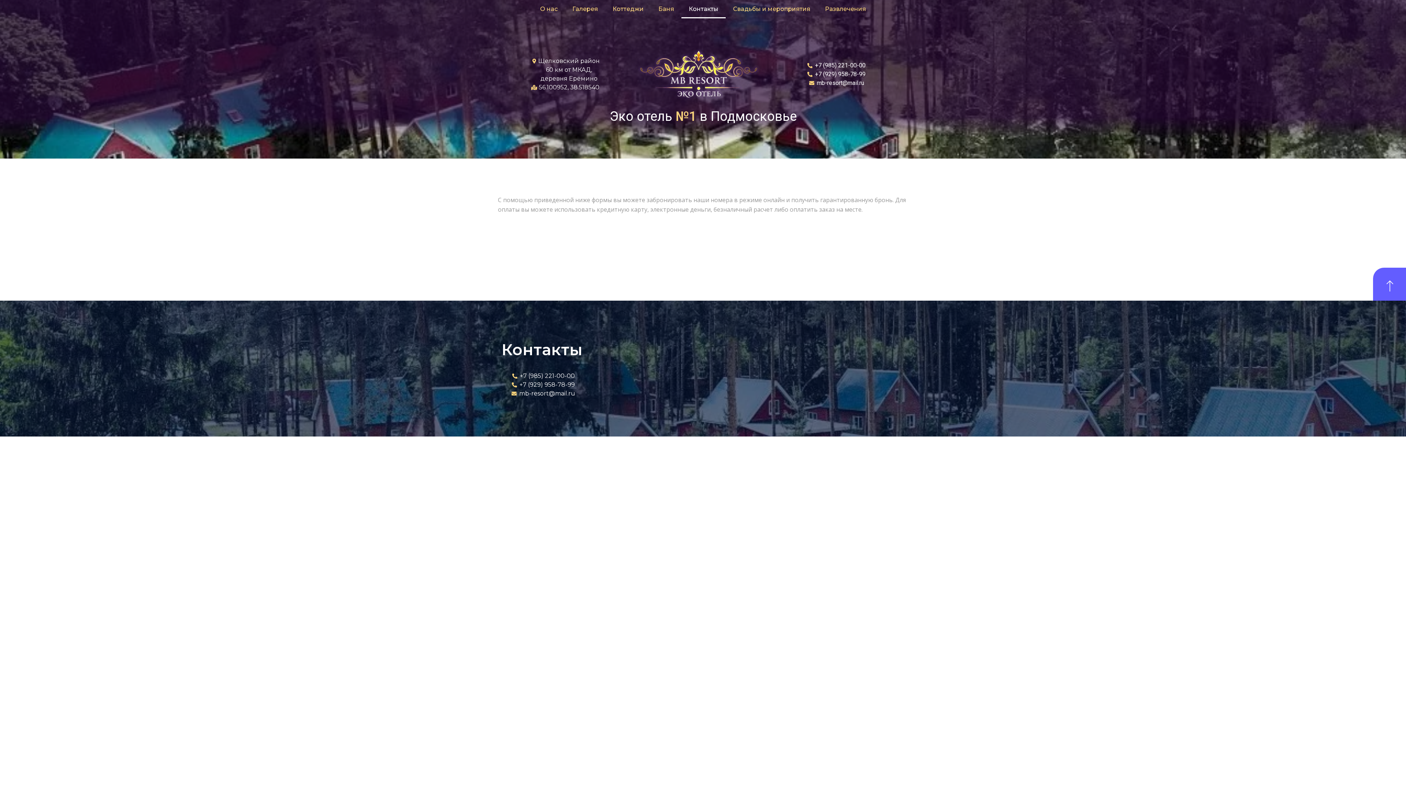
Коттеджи (628, 8)
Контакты (703, 8)
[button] (1389, 284)
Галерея (585, 8)
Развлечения (845, 8)
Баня (666, 8)
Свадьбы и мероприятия (771, 8)
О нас (549, 8)
